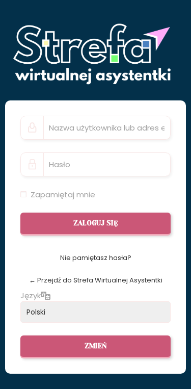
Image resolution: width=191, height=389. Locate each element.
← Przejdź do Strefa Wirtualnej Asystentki (95, 280)
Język (30, 295)
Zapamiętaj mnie (63, 194)
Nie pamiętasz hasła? (95, 258)
